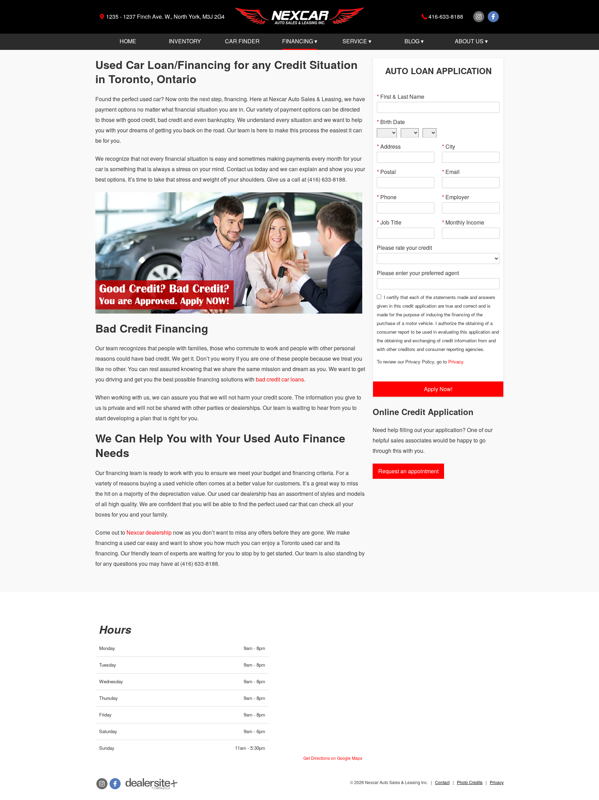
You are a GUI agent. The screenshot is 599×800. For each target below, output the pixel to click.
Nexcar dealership (149, 532)
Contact (442, 782)
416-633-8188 (445, 16)
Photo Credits (470, 782)
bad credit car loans (280, 379)
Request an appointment (408, 471)
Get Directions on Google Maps (332, 758)
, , (165, 16)
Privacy (455, 361)
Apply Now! (438, 389)
